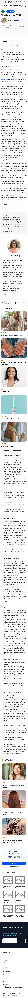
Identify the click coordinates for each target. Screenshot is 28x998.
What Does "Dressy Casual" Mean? (12, 335)
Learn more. (21, 2)
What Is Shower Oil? (7, 446)
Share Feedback (21, 302)
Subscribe (14, 863)
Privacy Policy (4, 995)
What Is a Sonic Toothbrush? (10, 419)
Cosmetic (4, 389)
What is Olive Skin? (7, 391)
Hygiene (3, 416)
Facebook (5, 984)
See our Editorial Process (8, 302)
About (4, 974)
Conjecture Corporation (16, 993)
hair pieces (22, 61)
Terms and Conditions (12, 995)
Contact (5, 977)
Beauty (3, 360)
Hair (3, 782)
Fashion (3, 333)
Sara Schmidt (13, 20)
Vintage (5, 967)
